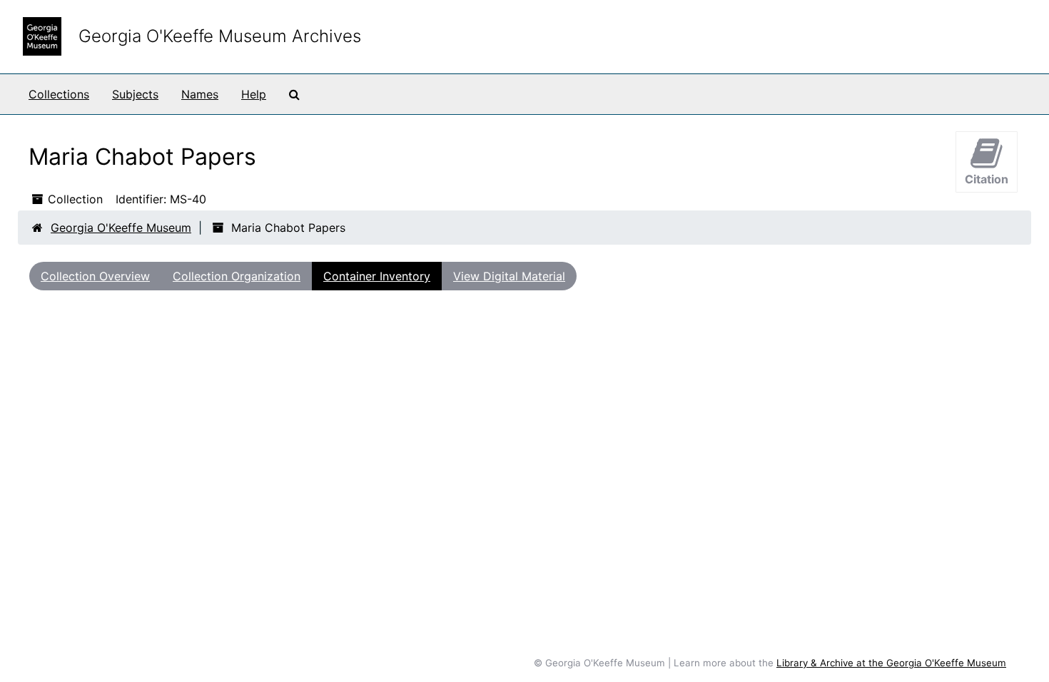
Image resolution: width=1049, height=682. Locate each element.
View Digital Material (509, 276)
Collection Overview (95, 276)
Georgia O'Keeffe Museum (121, 227)
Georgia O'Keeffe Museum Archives (219, 36)
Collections (59, 94)
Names (199, 94)
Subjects (135, 94)
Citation (986, 179)
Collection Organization (236, 276)
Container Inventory (376, 276)
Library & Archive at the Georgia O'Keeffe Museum (891, 662)
